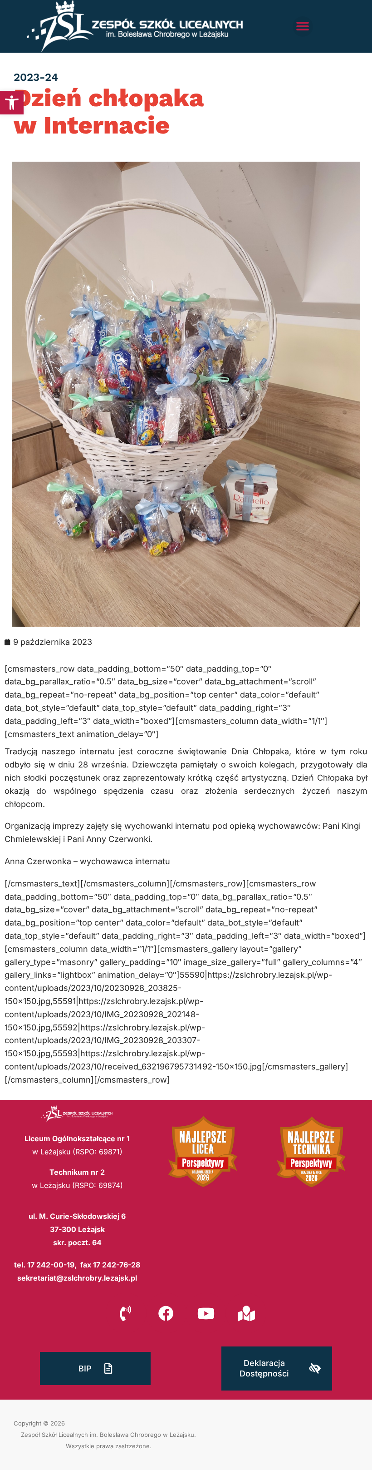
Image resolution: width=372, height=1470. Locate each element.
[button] (12, 102)
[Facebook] (166, 1313)
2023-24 (36, 77)
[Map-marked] (246, 1313)
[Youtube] (206, 1313)
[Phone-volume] (126, 1313)
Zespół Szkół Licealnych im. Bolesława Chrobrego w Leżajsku (107, 1434)
